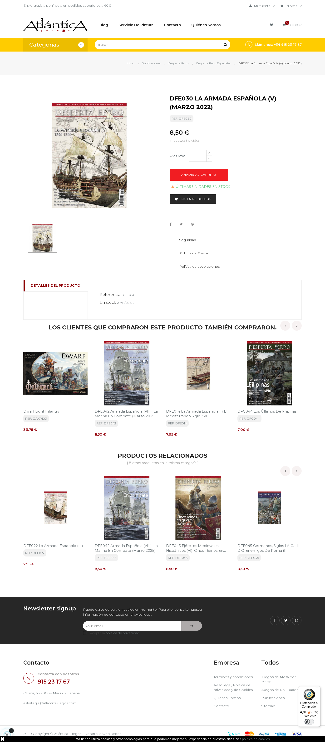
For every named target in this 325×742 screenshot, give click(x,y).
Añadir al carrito (198, 174)
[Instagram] (296, 620)
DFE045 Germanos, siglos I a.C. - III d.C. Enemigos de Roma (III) (269, 548)
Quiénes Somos (227, 698)
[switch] (309, 721)
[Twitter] (285, 620)
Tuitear (181, 224)
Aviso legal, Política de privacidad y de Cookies (233, 687)
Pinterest (192, 224)
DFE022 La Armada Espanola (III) (53, 545)
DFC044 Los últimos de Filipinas (266, 411)
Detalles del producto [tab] (55, 285)
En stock (108, 302)
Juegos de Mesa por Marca (278, 679)
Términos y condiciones (233, 677)
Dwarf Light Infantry (41, 411)
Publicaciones (273, 698)
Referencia (110, 294)
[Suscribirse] (191, 626)
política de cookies (256, 739)
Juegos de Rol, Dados (279, 690)
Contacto (221, 706)
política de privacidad (122, 633)
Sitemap (268, 706)
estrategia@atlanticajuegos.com (50, 703)
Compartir (171, 224)
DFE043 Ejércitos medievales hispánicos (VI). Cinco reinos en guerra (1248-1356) (194, 548)
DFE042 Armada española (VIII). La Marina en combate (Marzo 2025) (126, 413)
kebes (116, 734)
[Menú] (317, 689)
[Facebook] (274, 620)
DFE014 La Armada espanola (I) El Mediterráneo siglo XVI (196, 413)
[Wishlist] (272, 25)
